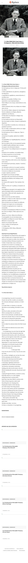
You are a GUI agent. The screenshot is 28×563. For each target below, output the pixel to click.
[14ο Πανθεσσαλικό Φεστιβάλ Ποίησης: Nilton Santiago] (14, 494)
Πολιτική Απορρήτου (10, 548)
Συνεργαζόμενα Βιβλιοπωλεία (10, 550)
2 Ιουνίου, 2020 (12, 44)
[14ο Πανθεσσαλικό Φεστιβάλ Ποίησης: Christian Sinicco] (14, 466)
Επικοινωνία (22, 550)
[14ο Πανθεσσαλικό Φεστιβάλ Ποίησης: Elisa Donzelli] (14, 438)
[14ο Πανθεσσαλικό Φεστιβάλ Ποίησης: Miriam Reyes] (14, 523)
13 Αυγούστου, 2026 (6, 454)
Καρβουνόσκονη (14, 36)
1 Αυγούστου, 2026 (6, 510)
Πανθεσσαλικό (12, 499)
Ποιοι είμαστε (20, 548)
